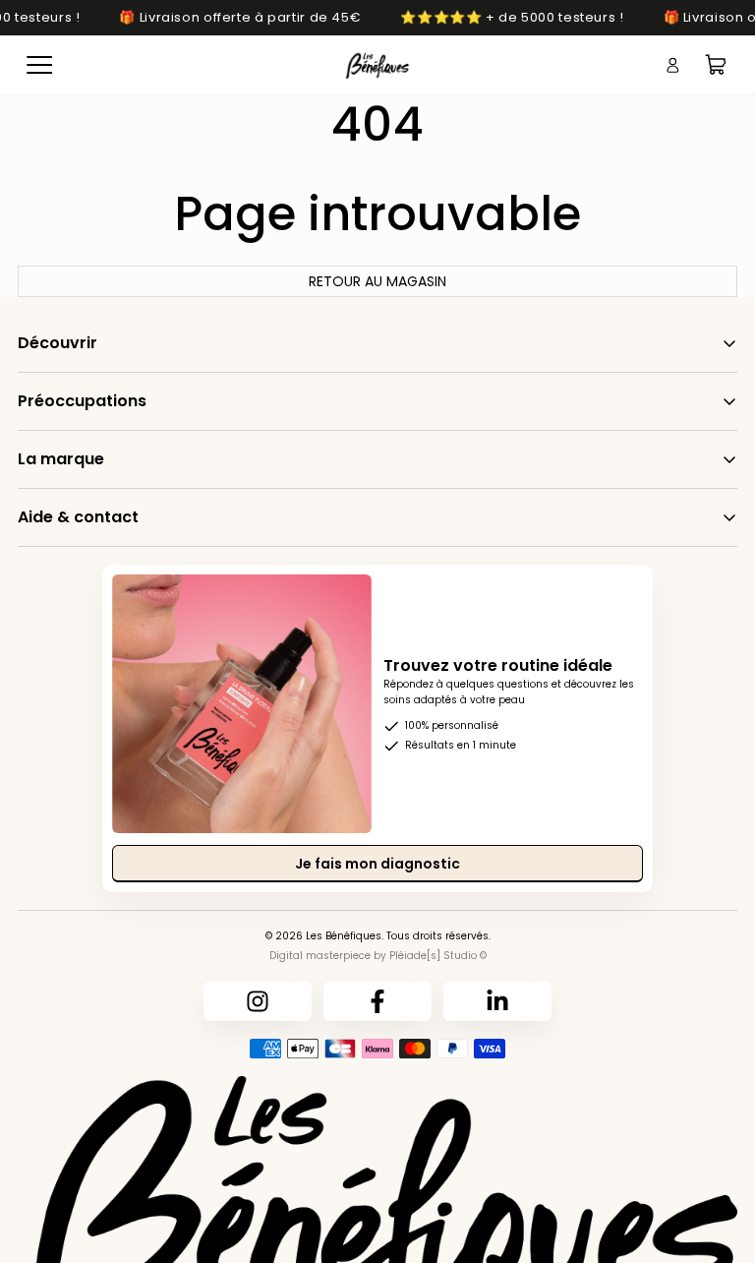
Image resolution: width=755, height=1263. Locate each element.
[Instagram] (257, 1001)
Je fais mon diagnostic (377, 863)
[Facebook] (377, 1001)
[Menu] (39, 64)
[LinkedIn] (497, 1001)
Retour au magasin (377, 281)
